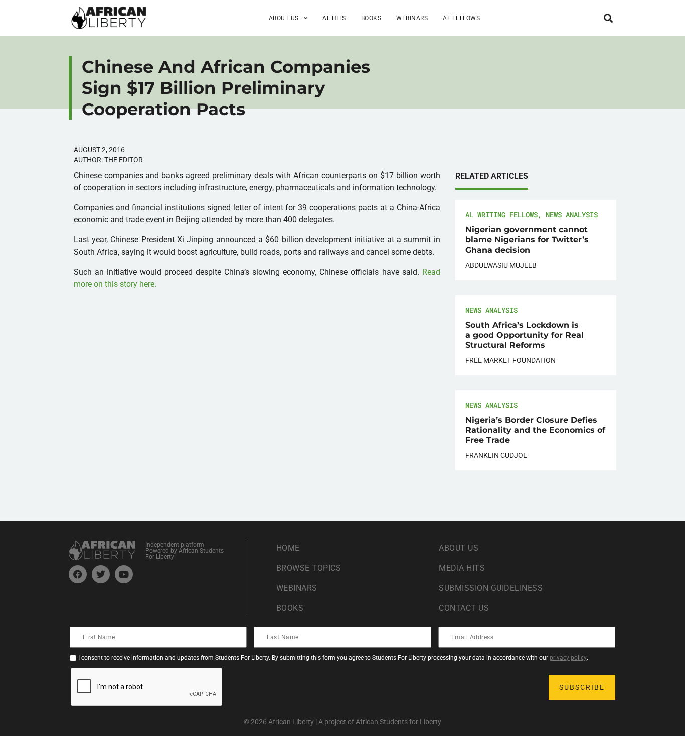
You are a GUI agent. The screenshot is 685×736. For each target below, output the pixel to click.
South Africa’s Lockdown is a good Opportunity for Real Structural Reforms (524, 335)
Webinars (412, 18)
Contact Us (464, 608)
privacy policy (568, 657)
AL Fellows (461, 18)
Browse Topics (308, 568)
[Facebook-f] (78, 574)
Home (288, 548)
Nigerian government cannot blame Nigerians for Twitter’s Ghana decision (527, 240)
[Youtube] (124, 574)
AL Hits (334, 18)
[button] (608, 18)
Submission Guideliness (491, 588)
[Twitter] (101, 574)
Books (371, 18)
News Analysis (572, 214)
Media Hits (462, 568)
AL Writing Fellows (501, 214)
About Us (458, 548)
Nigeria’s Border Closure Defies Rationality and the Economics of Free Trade (535, 430)
